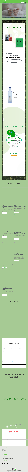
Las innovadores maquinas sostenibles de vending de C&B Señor (7, 206)
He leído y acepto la (8, 361)
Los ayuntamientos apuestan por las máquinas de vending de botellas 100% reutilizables (20, 254)
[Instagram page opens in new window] (24, 0)
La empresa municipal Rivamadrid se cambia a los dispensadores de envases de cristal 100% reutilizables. (8, 265)
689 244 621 (11, 2)
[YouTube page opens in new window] (25, 0)
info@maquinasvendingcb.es (17, 2)
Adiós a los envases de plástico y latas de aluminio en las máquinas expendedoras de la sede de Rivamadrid (8, 288)
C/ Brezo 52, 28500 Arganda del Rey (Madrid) (7, 458)
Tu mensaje (2, 353)
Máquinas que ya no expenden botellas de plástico (7, 261)
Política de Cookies (4, 451)
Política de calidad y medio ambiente (6, 452)
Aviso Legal (3, 449)
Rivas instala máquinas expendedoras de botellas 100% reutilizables (19, 233)
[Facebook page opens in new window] (23, 0)
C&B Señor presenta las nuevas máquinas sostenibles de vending (20, 206)
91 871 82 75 (4, 0)
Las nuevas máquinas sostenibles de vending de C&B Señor (8, 232)
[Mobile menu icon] (25, 2)
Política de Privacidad (10, 361)
